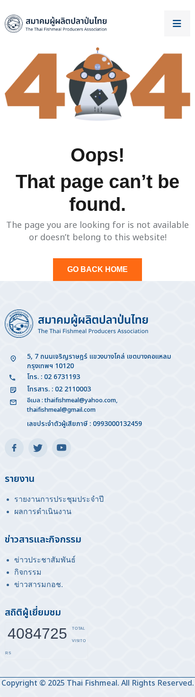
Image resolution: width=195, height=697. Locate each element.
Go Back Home (97, 269)
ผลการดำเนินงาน (42, 511)
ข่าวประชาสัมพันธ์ (45, 560)
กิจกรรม (28, 572)
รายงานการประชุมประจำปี (59, 499)
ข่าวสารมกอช (37, 584)
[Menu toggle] (177, 23)
